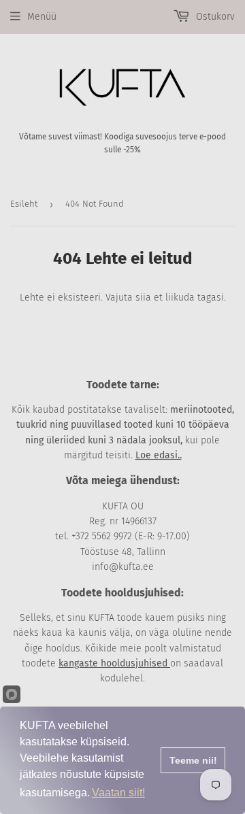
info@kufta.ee (123, 567)
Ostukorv (214, 16)
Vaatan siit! (118, 792)
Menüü (41, 16)
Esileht (23, 204)
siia (143, 297)
